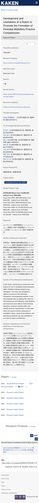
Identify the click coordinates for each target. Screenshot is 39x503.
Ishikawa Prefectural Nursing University (16, 107)
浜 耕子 (5, 130)
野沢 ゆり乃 (7, 159)
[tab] (20, 426)
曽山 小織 (6, 140)
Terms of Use (5, 489)
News (3, 486)
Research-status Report (15, 392)
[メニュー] (36, 2)
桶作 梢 (5, 145)
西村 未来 (6, 154)
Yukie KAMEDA (8, 117)
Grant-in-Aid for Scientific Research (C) (16, 63)
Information (5, 475)
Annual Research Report (15, 383)
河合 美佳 (6, 149)
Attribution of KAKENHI (9, 493)
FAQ (2, 482)
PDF (22, 386)
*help (16, 188)
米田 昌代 (6, 135)
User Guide (5, 478)
